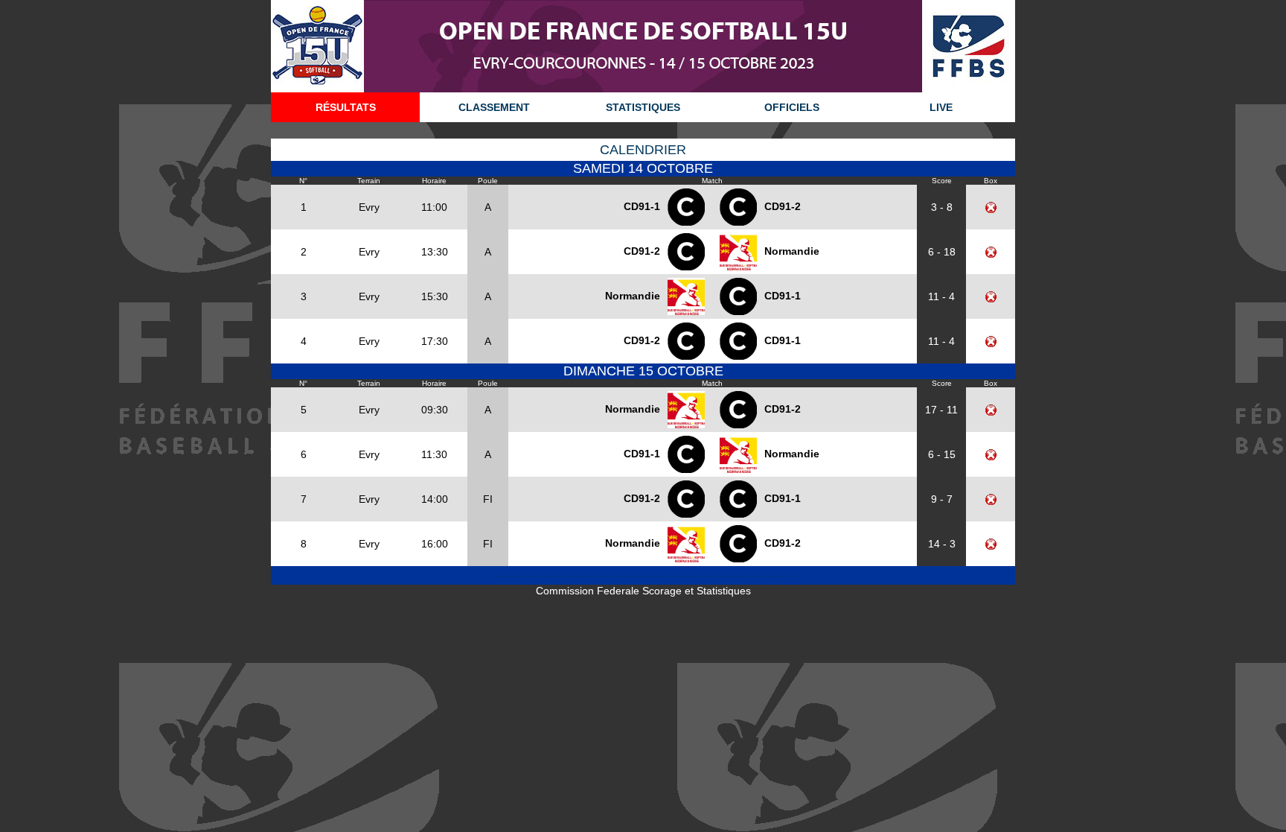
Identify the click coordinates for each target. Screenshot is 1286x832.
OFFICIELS (791, 107)
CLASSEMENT (494, 107)
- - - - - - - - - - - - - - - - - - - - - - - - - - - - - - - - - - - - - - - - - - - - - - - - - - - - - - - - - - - (643, 575)
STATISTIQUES (643, 107)
